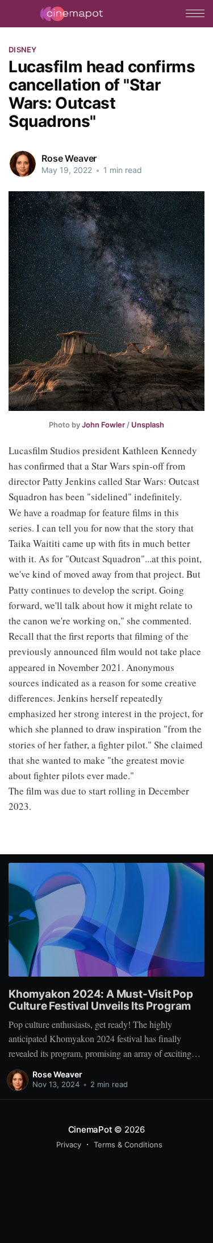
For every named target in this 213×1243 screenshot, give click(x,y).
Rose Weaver (69, 158)
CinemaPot (90, 1129)
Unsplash (147, 424)
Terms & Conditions (128, 1144)
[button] (195, 13)
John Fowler (103, 424)
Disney (23, 49)
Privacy (68, 1144)
